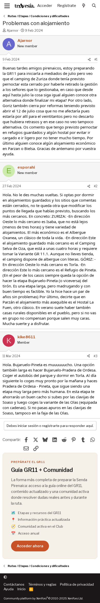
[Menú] (7, 6)
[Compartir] (89, 60)
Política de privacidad (77, 584)
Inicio (21, 589)
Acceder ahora (30, 546)
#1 (95, 59)
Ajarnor (12, 30)
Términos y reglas (42, 584)
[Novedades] (84, 5)
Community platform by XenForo (43, 598)
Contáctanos (14, 584)
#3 (95, 356)
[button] (5, 577)
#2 (95, 186)
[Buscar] (94, 5)
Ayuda (9, 589)
